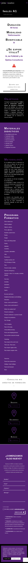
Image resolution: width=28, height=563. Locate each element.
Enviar (18, 512)
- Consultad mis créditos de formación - (14, 382)
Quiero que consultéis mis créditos (14, 87)
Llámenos (15, 406)
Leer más (5, 556)
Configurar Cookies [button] (16, 558)
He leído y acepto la (14, 509)
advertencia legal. (19, 509)
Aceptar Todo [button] (7, 558)
